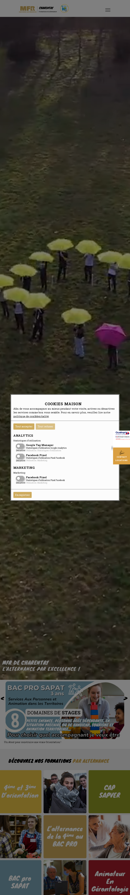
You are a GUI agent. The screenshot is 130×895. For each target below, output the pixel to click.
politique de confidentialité (31, 416)
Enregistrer (22, 495)
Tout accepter (23, 426)
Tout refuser (45, 426)
